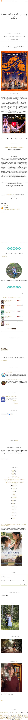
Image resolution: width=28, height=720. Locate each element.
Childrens (20, 716)
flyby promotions (10, 717)
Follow (2, 700)
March (14, 495)
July (14, 489)
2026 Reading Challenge (9, 396)
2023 (13, 474)
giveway (8, 196)
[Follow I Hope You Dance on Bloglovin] (7, 414)
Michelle (7, 398)
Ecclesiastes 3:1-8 (14, 39)
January (13, 498)
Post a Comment (4, 212)
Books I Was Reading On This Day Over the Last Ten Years (13, 525)
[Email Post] (16, 194)
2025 (13, 471)
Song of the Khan (7, 305)
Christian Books (4, 360)
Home (9, 33)
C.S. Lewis (20, 718)
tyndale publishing (4, 715)
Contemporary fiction (20, 717)
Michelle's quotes (5, 577)
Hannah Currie (7, 301)
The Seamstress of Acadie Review (14, 477)
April (14, 494)
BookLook (2, 714)
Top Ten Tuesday (17, 715)
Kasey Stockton (7, 317)
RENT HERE (14, 143)
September (14, 486)
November (14, 483)
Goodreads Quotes (23, 584)
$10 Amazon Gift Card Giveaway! (14, 147)
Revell (23, 712)
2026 (13, 470)
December (14, 476)
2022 (13, 500)
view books (16, 403)
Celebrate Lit (11, 714)
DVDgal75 (6, 205)
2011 (13, 516)
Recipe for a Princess (8, 300)
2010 (13, 518)
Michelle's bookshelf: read (11, 297)
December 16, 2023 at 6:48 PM (11, 209)
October (14, 485)
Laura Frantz (3, 582)
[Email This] (17, 194)
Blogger (16, 440)
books (16, 718)
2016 (13, 509)
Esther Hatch (7, 324)
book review (4, 712)
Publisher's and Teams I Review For (14, 36)
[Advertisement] (14, 227)
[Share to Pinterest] (23, 194)
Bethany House (15, 712)
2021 (13, 501)
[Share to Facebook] (21, 194)
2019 (13, 504)
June (14, 491)
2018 (13, 506)
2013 (13, 513)
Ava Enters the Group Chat (9, 311)
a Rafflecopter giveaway (14, 151)
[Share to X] (20, 194)
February (14, 497)
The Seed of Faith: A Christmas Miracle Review (14, 480)
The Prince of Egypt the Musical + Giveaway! (14, 482)
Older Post (4, 243)
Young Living (4, 256)
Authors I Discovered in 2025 (14, 379)
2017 (13, 507)
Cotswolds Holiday (7, 316)
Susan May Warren (9, 718)
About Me (18, 33)
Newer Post (23, 243)
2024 (13, 473)
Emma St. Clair (7, 312)
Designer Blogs (18, 719)
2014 (13, 512)
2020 (13, 503)
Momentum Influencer (17, 196)
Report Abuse (4, 459)
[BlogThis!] (19, 194)
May (14, 492)
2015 (13, 510)
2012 (13, 515)
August (14, 488)
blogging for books (21, 714)
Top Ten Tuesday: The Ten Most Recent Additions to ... (14, 479)
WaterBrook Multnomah (11, 716)
